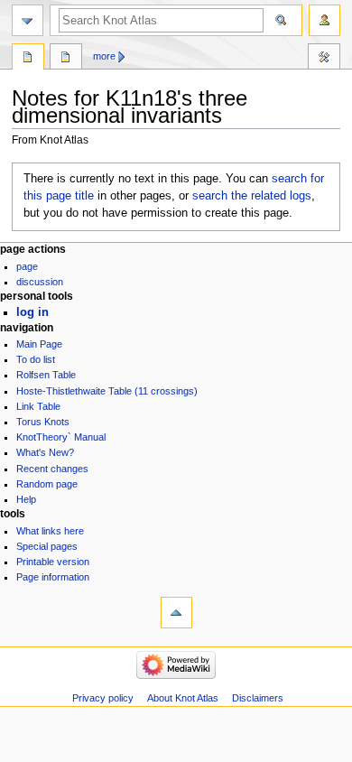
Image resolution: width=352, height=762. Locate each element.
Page (27, 266)
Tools (324, 58)
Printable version (52, 561)
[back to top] (176, 612)
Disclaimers (257, 697)
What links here (50, 530)
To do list (35, 359)
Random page (47, 484)
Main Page (39, 344)
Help (26, 499)
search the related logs (251, 196)
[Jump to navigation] (27, 20)
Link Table (38, 406)
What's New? (45, 452)
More (104, 56)
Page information (52, 577)
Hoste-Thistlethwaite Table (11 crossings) (107, 391)
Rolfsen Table (46, 374)
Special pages (47, 546)
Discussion (39, 281)
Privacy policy (103, 697)
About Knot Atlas (182, 697)
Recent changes (52, 468)
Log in (32, 312)
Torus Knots (42, 421)
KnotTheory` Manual (61, 437)
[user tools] (324, 20)
